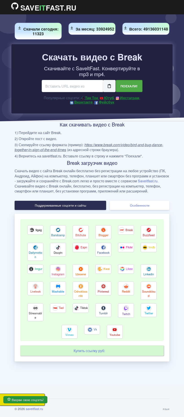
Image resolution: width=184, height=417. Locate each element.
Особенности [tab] (139, 205)
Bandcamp (58, 235)
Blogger (103, 235)
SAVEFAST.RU (47, 7)
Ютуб (108, 97)
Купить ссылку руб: (89, 350)
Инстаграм (129, 97)
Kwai (106, 269)
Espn (84, 247)
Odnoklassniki (80, 293)
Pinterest (103, 291)
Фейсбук (106, 102)
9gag (38, 230)
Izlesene (80, 274)
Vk (95, 329)
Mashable (58, 291)
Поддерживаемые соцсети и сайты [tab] (60, 205)
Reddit (126, 291)
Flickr (129, 247)
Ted (61, 308)
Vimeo (69, 335)
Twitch (126, 314)
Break (129, 230)
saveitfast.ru (34, 408)
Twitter (149, 313)
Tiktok (84, 308)
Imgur (38, 269)
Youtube (115, 335)
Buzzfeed (149, 235)
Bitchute (80, 235)
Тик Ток (91, 97)
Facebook (103, 252)
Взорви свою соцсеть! (27, 399)
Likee (129, 269)
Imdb (152, 247)
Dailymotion (35, 254)
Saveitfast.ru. (148, 180)
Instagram (58, 274)
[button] (164, 409)
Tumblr (103, 313)
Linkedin (148, 274)
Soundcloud (149, 293)
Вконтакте (83, 102)
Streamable (35, 315)
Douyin (58, 252)
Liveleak (35, 291)
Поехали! (129, 86)
